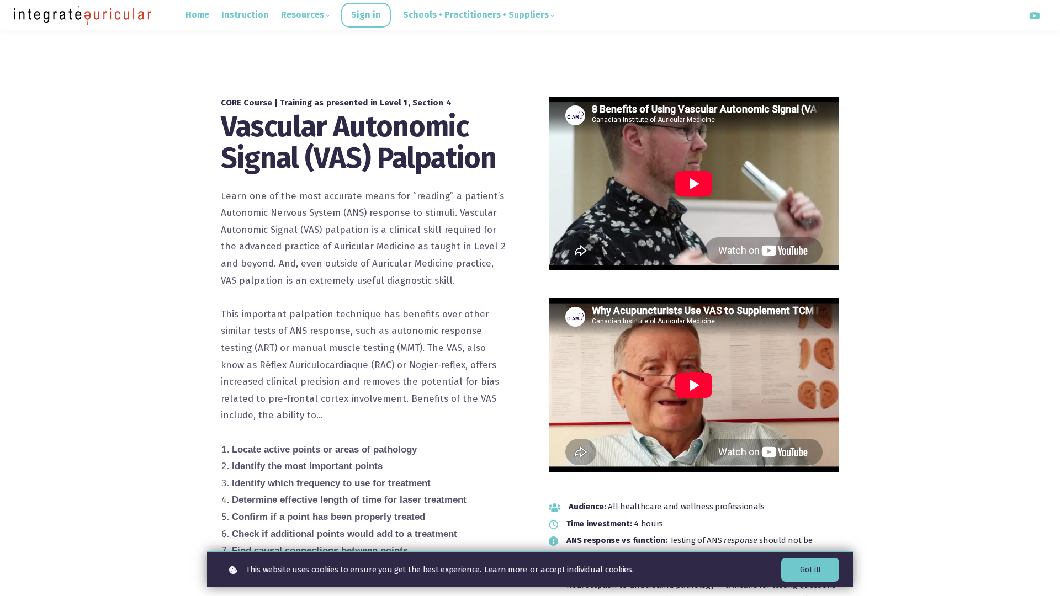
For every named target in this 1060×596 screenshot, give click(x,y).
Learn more (505, 569)
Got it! (810, 569)
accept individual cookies (586, 569)
